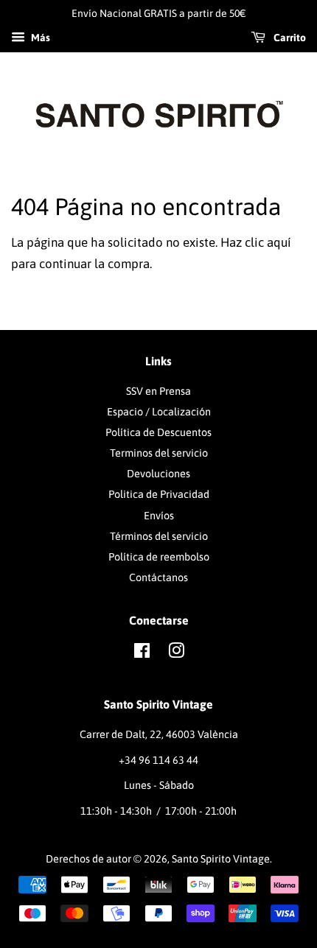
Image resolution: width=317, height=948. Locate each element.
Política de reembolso (158, 557)
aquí (279, 242)
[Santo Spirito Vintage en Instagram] (176, 653)
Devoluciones (158, 474)
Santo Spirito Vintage (221, 859)
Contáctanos (158, 577)
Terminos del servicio (159, 453)
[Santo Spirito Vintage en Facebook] (141, 653)
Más (39, 37)
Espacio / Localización (159, 412)
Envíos (159, 516)
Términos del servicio (159, 536)
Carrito (288, 37)
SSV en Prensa (158, 391)
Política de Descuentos (158, 432)
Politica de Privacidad (158, 494)
